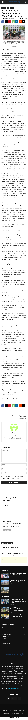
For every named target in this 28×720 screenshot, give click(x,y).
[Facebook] (2, 21)
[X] (6, 21)
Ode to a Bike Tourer (15, 588)
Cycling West (5, 18)
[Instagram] (12, 698)
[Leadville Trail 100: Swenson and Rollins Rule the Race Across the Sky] (5, 582)
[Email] (23, 21)
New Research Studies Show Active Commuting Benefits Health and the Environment (17, 609)
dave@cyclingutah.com (13, 688)
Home (2, 5)
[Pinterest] (9, 21)
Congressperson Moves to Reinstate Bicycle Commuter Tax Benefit (18, 601)
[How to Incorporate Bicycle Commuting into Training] (5, 616)
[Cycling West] (14, 654)
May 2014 (12, 8)
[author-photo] (14, 431)
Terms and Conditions (14, 717)
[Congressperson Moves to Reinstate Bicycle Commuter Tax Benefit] (5, 601)
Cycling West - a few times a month (12, 523)
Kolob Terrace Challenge (7, 415)
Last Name (5, 516)
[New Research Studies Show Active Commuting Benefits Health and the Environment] (5, 609)
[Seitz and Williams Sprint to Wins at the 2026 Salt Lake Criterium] (5, 575)
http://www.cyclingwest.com (14, 435)
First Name (5, 511)
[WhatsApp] (13, 21)
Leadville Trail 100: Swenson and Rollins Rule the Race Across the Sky (18, 582)
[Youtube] (19, 698)
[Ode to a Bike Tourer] (5, 590)
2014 (8, 8)
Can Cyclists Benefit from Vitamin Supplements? (21, 416)
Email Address (7, 505)
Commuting (7, 5)
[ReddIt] (20, 21)
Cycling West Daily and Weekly (11, 526)
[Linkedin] (16, 21)
